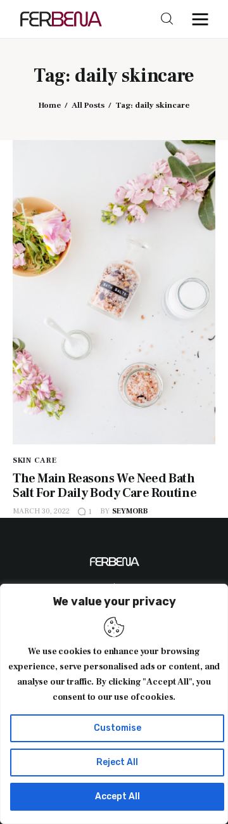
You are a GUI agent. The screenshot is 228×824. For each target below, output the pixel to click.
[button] (203, 19)
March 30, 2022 (41, 511)
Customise (117, 728)
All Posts (88, 105)
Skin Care (34, 460)
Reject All (117, 762)
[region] (114, 704)
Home (50, 105)
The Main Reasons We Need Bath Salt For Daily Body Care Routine (104, 485)
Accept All (117, 796)
